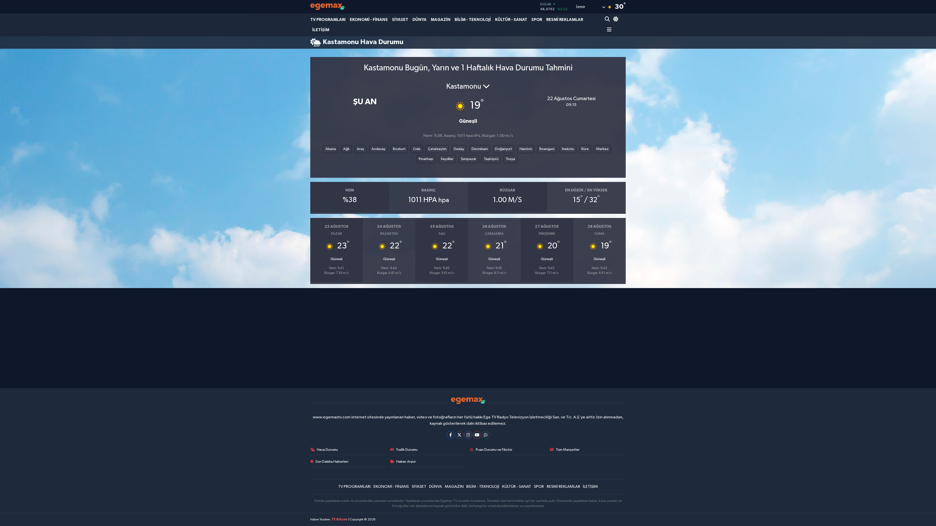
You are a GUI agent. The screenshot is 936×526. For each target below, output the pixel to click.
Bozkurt (399, 149)
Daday (459, 149)
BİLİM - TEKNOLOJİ (473, 20)
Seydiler (447, 159)
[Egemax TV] (327, 6)
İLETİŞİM (320, 30)
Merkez (602, 149)
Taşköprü (491, 159)
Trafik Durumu (407, 449)
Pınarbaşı (426, 159)
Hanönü (526, 149)
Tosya (510, 159)
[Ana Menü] (608, 30)
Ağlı (346, 149)
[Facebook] (451, 435)
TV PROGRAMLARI (328, 20)
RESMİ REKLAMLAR (564, 20)
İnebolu (568, 149)
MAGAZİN (440, 20)
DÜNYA (419, 20)
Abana (330, 149)
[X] (459, 435)
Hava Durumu (327, 449)
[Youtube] (477, 435)
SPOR (536, 20)
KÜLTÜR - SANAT (511, 20)
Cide (416, 149)
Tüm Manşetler (568, 449)
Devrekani (480, 149)
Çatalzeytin (437, 149)
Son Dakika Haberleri (331, 461)
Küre (585, 149)
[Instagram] (468, 435)
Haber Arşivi (406, 461)
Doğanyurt (503, 149)
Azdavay (378, 149)
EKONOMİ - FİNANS (369, 20)
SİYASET (400, 20)
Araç (360, 149)
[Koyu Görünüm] (615, 19)
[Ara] (608, 19)
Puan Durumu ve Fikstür (494, 449)
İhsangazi (547, 149)
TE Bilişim (339, 519)
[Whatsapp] (486, 435)
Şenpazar (468, 159)
